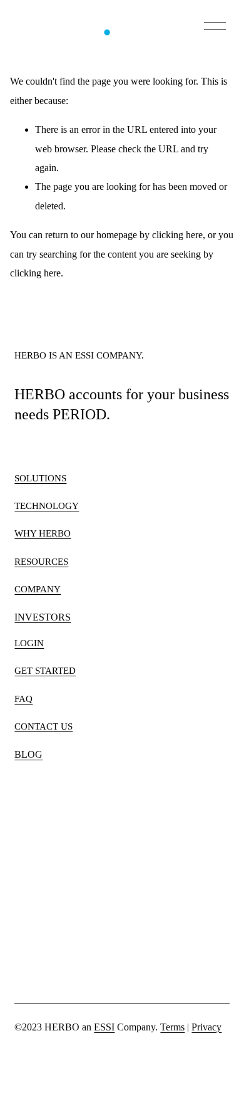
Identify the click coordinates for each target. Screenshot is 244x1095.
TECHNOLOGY (46, 506)
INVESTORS (42, 617)
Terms (172, 1027)
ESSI (104, 1027)
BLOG (28, 754)
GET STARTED (45, 671)
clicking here (177, 234)
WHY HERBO (42, 533)
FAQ (23, 699)
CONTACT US (43, 726)
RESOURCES (41, 562)
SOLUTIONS (40, 478)
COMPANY (37, 589)
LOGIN (29, 643)
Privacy (206, 1027)
